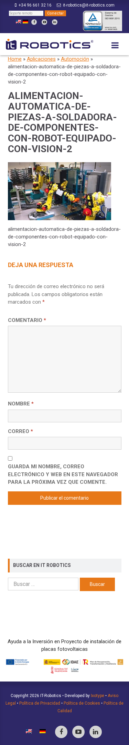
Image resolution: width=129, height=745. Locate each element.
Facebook (34, 22)
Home (15, 59)
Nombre (21, 404)
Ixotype (97, 695)
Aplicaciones (41, 59)
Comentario (27, 320)
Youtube (44, 22)
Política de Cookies (82, 703)
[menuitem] (18, 21)
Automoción (75, 59)
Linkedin (54, 22)
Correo (20, 431)
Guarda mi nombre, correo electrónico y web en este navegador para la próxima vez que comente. (63, 474)
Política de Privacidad (39, 703)
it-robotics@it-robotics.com (89, 5)
